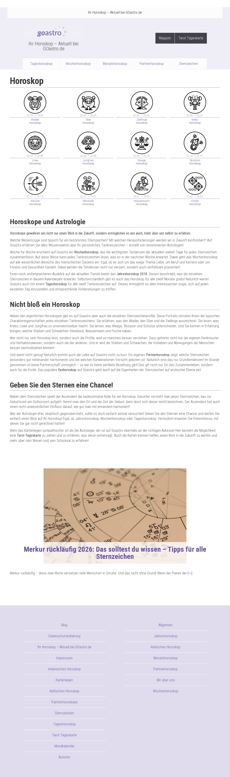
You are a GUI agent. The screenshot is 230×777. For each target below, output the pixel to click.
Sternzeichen (188, 64)
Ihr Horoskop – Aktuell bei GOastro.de (115, 12)
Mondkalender (64, 746)
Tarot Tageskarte (190, 38)
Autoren (64, 757)
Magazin (165, 38)
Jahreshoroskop (165, 636)
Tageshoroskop (41, 64)
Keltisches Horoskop (64, 691)
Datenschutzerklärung (64, 636)
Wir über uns (166, 680)
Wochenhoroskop (78, 64)
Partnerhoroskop (151, 64)
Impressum (64, 658)
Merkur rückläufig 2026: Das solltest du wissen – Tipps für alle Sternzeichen (115, 553)
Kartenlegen (64, 680)
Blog (64, 625)
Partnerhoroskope (64, 702)
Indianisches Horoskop (64, 669)
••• (190, 573)
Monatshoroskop (115, 64)
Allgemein (165, 625)
